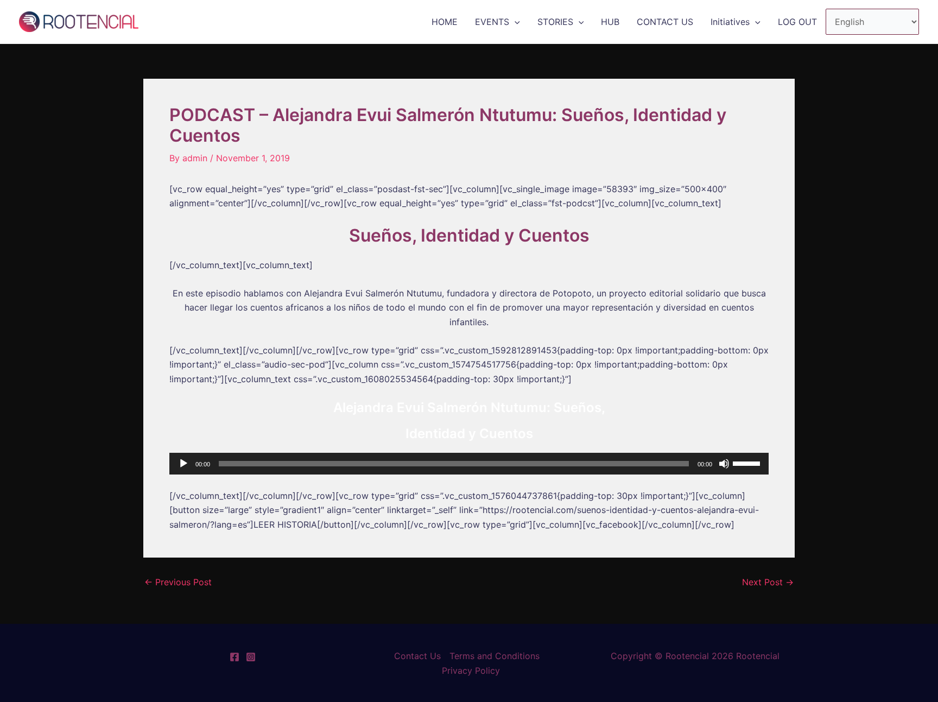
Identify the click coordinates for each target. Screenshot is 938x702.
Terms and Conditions (494, 655)
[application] (514, 21)
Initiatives (730, 21)
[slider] (748, 462)
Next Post (768, 582)
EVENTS (492, 21)
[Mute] (724, 463)
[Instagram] (251, 657)
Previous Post (178, 582)
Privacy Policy (471, 670)
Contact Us (417, 655)
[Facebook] (234, 657)
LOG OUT (797, 21)
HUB (610, 21)
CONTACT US (665, 21)
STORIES (555, 21)
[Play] (183, 463)
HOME (445, 21)
